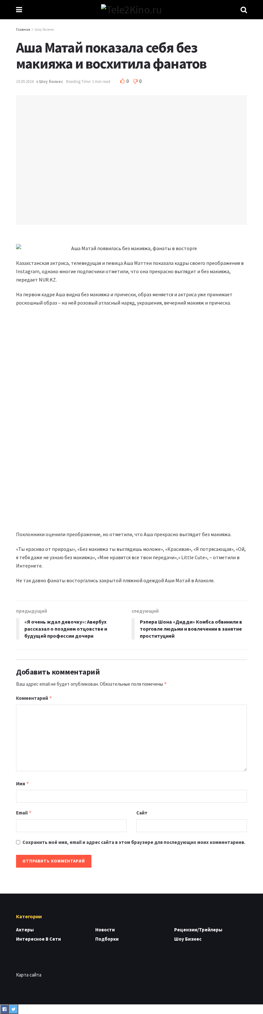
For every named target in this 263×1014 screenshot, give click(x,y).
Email (24, 813)
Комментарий (34, 698)
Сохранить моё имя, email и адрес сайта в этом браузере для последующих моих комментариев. (133, 842)
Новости (105, 930)
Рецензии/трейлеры (198, 930)
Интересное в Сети (38, 939)
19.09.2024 (24, 81)
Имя (22, 784)
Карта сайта (28, 975)
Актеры (25, 930)
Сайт (142, 813)
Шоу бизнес (45, 29)
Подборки (107, 939)
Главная (23, 29)
